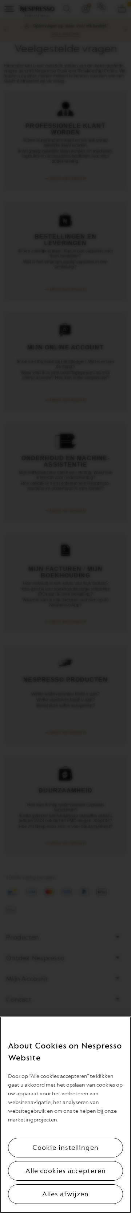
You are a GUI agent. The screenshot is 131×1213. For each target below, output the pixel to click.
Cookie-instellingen (65, 1147)
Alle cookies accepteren (65, 1171)
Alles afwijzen (65, 1194)
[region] (65, 1115)
